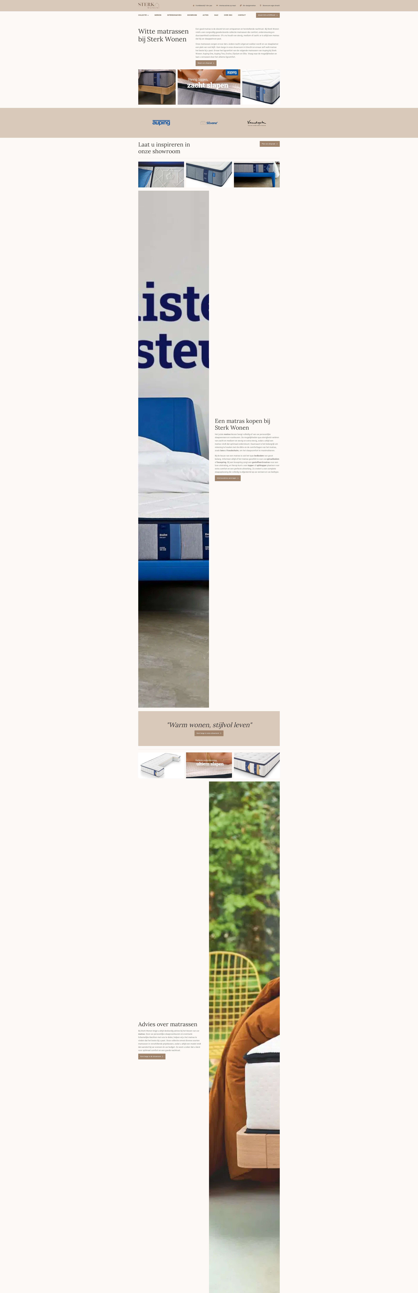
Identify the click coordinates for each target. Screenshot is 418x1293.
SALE (216, 15)
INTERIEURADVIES (174, 15)
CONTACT (242, 15)
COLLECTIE (142, 15)
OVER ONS (228, 15)
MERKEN (158, 15)
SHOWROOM (192, 15)
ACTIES (205, 15)
